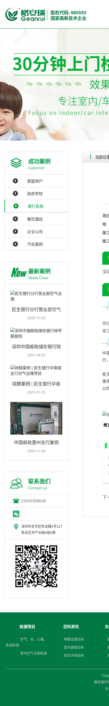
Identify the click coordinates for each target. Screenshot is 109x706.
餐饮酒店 (35, 219)
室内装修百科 (74, 647)
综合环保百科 (74, 655)
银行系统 (35, 206)
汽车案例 (35, 244)
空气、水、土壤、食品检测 (26, 642)
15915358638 (33, 501)
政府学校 (35, 193)
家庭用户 (35, 181)
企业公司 (35, 231)
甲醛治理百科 (74, 639)
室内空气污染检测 (33, 653)
